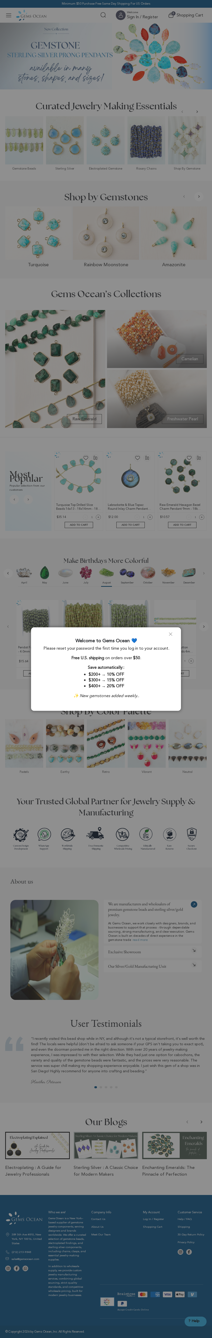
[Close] (172, 636)
